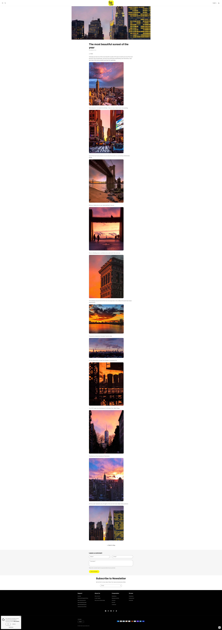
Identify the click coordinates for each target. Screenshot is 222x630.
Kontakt (79, 596)
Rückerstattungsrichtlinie (83, 598)
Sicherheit (131, 600)
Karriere (113, 602)
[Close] (20, 616)
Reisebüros (114, 596)
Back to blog (111, 545)
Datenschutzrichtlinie (82, 606)
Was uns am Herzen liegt (100, 600)
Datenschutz (131, 598)
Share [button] (91, 53)
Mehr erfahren (16, 621)
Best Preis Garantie (82, 600)
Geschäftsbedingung (82, 604)
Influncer (113, 600)
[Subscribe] (120, 585)
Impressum (131, 596)
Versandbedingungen (82, 602)
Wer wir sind (97, 596)
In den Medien (97, 598)
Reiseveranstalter (115, 598)
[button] (2, 3)
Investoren (114, 604)
